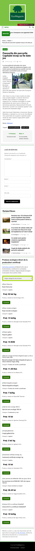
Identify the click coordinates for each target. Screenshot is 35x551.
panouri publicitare (14, 127)
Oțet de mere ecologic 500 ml (11, 409)
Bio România (21, 533)
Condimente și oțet (13, 412)
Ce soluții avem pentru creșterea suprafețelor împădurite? (18, 240)
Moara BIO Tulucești (19, 396)
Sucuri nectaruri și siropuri (15, 486)
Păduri (5, 49)
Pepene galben (7, 335)
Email (6, 186)
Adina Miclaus (16, 224)
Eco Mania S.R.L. (18, 372)
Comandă (6, 302)
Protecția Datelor (14, 547)
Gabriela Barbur (17, 253)
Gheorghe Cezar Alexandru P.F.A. (22, 321)
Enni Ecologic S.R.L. (19, 298)
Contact (23, 547)
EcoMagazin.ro (20, 545)
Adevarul (10, 123)
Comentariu (8, 159)
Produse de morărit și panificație (17, 364)
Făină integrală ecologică (10, 385)
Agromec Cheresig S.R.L (20, 420)
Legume (10, 290)
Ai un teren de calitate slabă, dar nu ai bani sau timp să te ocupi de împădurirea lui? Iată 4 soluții (21, 230)
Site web (6, 193)
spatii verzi (25, 127)
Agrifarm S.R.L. (18, 444)
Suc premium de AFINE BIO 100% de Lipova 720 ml (16, 482)
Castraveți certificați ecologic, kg (12, 457)
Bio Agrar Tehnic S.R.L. (20, 517)
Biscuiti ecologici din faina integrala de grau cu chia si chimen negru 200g (17, 360)
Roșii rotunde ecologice (9, 311)
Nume (6, 179)
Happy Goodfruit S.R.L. (20, 494)
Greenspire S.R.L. (18, 468)
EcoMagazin (16, 234)
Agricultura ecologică (8, 267)
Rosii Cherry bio (7, 287)
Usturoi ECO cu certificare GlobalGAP (14, 507)
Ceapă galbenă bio (8, 433)
